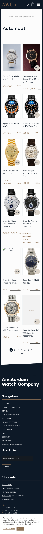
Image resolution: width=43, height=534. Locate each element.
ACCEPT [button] (20, 528)
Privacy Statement (10, 422)
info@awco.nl (8, 500)
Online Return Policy (12, 407)
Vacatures (6, 441)
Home (11, 16)
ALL (23, 524)
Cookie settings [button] (9, 529)
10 (21, 353)
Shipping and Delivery (12, 444)
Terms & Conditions (11, 426)
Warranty (6, 418)
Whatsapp (6, 496)
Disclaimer (7, 430)
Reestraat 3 (7, 485)
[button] (27, 5)
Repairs (5, 411)
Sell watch (7, 404)
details (37, 133)
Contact (6, 437)
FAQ (3, 433)
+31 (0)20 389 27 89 (9, 492)
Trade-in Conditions (11, 415)
